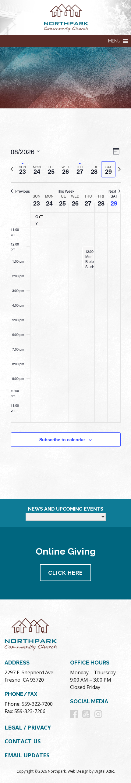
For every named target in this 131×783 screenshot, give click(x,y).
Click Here (65, 573)
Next (112, 191)
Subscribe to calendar (62, 439)
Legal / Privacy (28, 727)
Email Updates (27, 755)
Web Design (78, 771)
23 (36, 202)
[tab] (23, 169)
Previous (22, 191)
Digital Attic (104, 771)
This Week (65, 191)
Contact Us (23, 741)
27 (88, 202)
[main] (65, 304)
